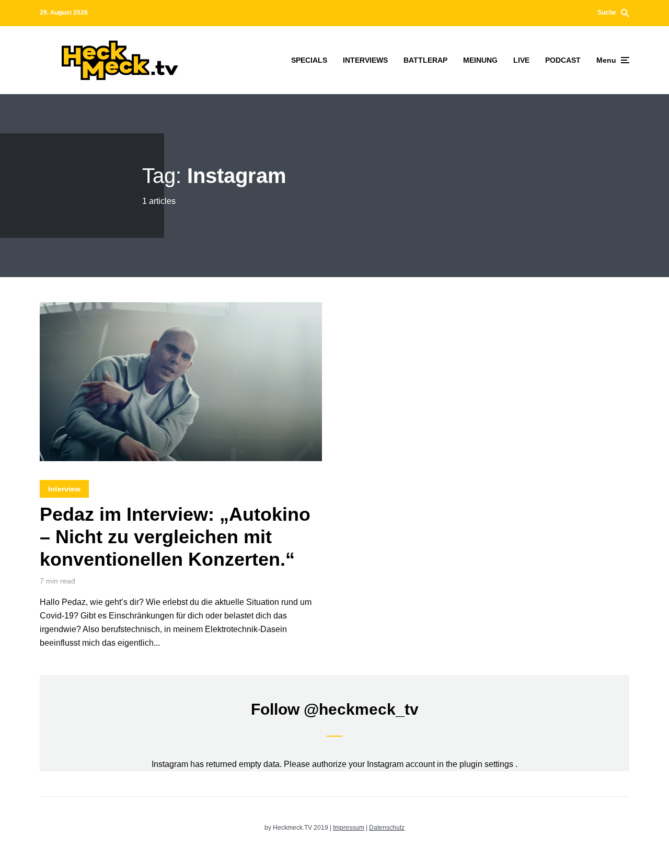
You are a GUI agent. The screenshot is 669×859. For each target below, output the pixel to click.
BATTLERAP (425, 60)
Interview (64, 489)
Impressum (348, 827)
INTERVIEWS (365, 60)
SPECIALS (309, 60)
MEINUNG (480, 60)
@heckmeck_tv (361, 709)
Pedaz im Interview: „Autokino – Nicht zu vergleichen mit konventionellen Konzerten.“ (175, 536)
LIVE (521, 60)
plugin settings (487, 764)
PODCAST (563, 60)
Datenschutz (387, 827)
